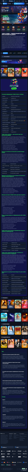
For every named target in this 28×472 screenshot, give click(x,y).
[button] (13, 24)
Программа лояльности (10, 436)
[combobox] (13, 56)
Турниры (10, 437)
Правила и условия (16, 434)
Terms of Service (22, 440)
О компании (10, 434)
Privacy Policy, (21, 439)
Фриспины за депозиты (10, 438)
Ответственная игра (16, 435)
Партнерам (15, 438)
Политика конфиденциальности (16, 437)
